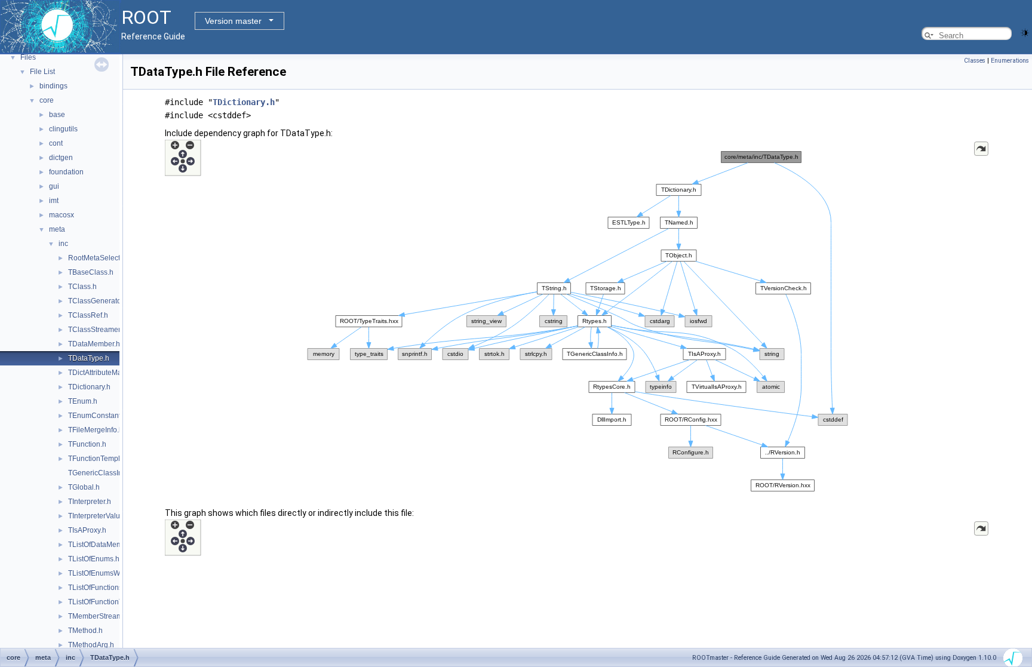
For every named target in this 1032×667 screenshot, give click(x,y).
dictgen (61, 157)
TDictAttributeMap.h (100, 372)
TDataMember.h (94, 344)
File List (42, 71)
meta (57, 229)
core (46, 100)
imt (54, 200)
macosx (61, 215)
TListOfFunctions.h (98, 587)
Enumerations (1010, 60)
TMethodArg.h (91, 645)
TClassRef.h (88, 315)
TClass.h (82, 286)
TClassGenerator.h (98, 301)
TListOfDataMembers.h (105, 544)
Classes (974, 60)
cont (56, 143)
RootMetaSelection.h (102, 258)
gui (54, 186)
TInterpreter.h (89, 501)
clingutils (63, 129)
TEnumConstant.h (97, 415)
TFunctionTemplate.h (102, 458)
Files (28, 57)
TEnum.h (82, 401)
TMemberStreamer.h (101, 616)
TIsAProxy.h (87, 530)
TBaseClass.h (90, 272)
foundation (66, 172)
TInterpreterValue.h (99, 516)
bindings (53, 86)
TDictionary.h (89, 387)
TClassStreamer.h (97, 329)
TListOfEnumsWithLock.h (108, 573)
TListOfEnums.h (93, 559)
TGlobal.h (84, 487)
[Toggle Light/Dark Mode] (1025, 32)
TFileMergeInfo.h (95, 430)
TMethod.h (85, 630)
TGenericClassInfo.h (101, 473)
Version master (233, 21)
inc (63, 243)
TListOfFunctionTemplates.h (113, 602)
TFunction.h (87, 444)
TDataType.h (88, 358)
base (57, 114)
